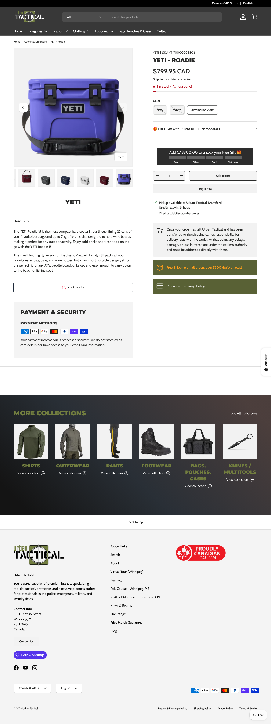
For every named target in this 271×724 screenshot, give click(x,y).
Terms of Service (248, 708)
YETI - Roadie (58, 41)
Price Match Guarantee (126, 622)
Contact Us (26, 641)
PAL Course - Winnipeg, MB (130, 589)
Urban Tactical (30, 708)
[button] (255, 17)
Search (115, 555)
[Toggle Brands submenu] (66, 31)
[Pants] (114, 441)
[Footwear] (156, 441)
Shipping (158, 79)
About (114, 563)
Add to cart (223, 176)
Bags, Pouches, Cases (198, 472)
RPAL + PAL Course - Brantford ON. (135, 597)
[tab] (22, 221)
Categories (35, 31)
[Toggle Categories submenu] (45, 31)
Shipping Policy (202, 708)
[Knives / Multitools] (240, 441)
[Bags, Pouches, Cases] (198, 441)
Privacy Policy (225, 708)
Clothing (79, 31)
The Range (118, 614)
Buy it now (205, 188)
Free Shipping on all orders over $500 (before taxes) (204, 267)
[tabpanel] (73, 251)
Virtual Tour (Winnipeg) (126, 572)
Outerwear (72, 465)
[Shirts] (31, 441)
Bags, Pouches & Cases (135, 31)
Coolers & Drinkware (35, 41)
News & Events (121, 606)
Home (18, 31)
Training (116, 580)
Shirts (31, 465)
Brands (58, 31)
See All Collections (244, 413)
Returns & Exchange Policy (186, 286)
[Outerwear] (72, 441)
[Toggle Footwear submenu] (112, 31)
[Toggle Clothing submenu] (88, 31)
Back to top (135, 522)
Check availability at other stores (179, 213)
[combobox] (142, 17)
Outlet (161, 31)
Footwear (102, 31)
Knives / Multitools (240, 469)
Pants (114, 465)
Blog (113, 631)
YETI (156, 52)
